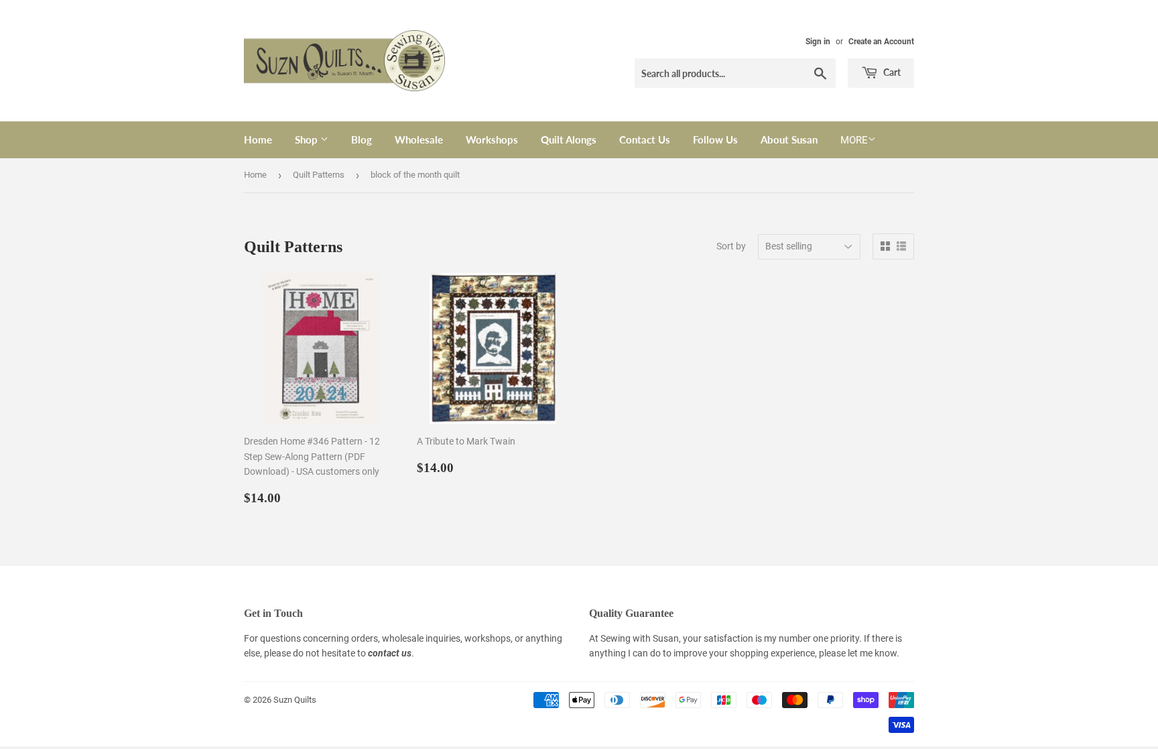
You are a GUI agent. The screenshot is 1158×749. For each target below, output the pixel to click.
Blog (361, 139)
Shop (307, 139)
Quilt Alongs (568, 139)
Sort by (731, 246)
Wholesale (419, 139)
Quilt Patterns (318, 175)
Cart (891, 72)
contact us (389, 653)
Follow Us (715, 139)
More (854, 140)
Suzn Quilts (294, 700)
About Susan (789, 139)
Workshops (492, 139)
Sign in (818, 41)
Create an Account (881, 41)
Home (258, 139)
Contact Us (644, 139)
